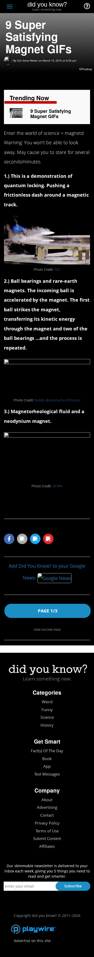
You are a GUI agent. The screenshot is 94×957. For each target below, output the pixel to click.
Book (47, 758)
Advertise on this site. (33, 940)
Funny (47, 709)
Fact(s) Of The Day (47, 751)
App (47, 766)
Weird (47, 702)
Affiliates (47, 846)
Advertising (47, 807)
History (47, 725)
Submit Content (47, 838)
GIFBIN (57, 486)
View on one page (47, 630)
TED (57, 269)
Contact (47, 815)
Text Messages (47, 774)
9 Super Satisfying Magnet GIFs (50, 114)
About (47, 800)
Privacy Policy (47, 823)
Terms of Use (47, 831)
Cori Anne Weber (27, 60)
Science (47, 717)
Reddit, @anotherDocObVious (57, 400)
